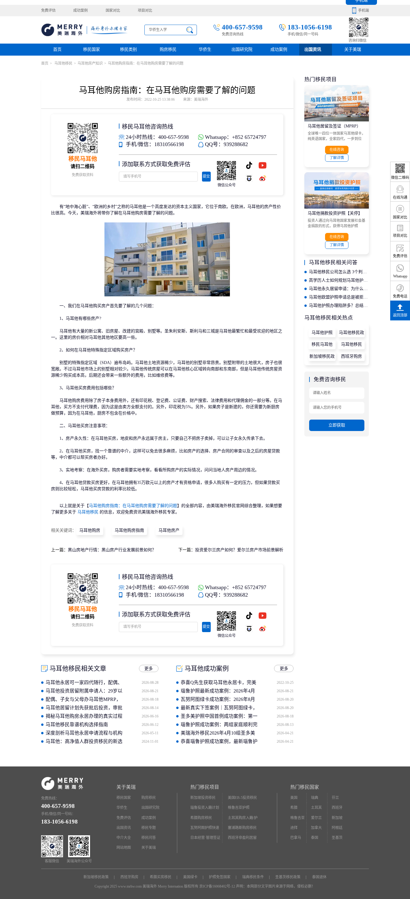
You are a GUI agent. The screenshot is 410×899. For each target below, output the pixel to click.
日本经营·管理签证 (205, 838)
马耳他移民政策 (351, 334)
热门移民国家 (304, 787)
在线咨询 (337, 150)
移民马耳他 (322, 344)
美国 (293, 798)
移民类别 (128, 49)
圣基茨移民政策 (287, 877)
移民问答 (148, 838)
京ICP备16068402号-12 (217, 886)
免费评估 (48, 10)
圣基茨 (337, 838)
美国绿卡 (190, 877)
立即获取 (336, 425)
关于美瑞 (352, 49)
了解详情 (337, 158)
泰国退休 (319, 877)
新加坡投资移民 (203, 798)
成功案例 (80, 10)
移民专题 (148, 828)
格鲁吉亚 (297, 818)
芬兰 (335, 798)
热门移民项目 (204, 787)
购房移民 (168, 49)
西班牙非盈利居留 (242, 838)
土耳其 (316, 808)
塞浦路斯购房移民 (242, 828)
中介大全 (123, 838)
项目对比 (145, 10)
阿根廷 (337, 828)
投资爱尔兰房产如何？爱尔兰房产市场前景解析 (239, 550)
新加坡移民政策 (322, 357)
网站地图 (123, 847)
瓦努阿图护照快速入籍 (204, 829)
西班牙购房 (351, 356)
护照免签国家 (220, 877)
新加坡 (337, 818)
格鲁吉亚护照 (238, 808)
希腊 (293, 808)
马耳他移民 (62, 63)
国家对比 (113, 10)
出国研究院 (241, 49)
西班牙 (337, 808)
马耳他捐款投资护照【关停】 (335, 213)
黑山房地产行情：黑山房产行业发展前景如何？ (112, 550)
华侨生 (205, 49)
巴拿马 (295, 838)
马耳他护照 (322, 332)
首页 (57, 49)
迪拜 (293, 828)
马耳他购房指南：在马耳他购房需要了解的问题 (133, 505)
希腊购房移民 (201, 818)
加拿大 (316, 828)
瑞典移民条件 (253, 877)
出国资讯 (123, 828)
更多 (148, 668)
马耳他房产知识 (90, 63)
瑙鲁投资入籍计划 (204, 808)
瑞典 (314, 798)
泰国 (314, 838)
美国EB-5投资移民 (242, 798)
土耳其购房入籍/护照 (243, 819)
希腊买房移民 (160, 877)
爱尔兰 (316, 818)
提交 (206, 176)
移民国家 (91, 49)
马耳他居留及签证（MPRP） (334, 126)
